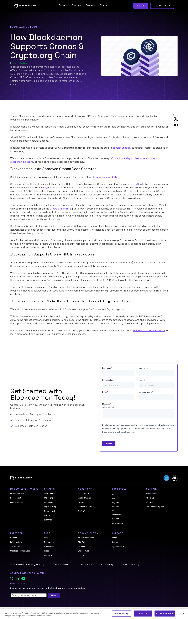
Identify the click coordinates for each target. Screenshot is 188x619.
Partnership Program (155, 507)
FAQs (114, 538)
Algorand (116, 502)
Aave (114, 494)
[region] (94, 614)
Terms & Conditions (61, 564)
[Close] (183, 613)
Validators (48, 515)
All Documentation (86, 538)
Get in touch (162, 6)
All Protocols (117, 523)
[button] (63, 5)
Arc (113, 510)
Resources (49, 542)
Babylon (115, 519)
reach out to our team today (149, 330)
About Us (150, 498)
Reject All (143, 613)
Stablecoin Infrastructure (20, 551)
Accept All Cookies (165, 613)
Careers (149, 502)
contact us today (122, 147)
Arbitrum (115, 506)
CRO (136, 184)
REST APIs (82, 542)
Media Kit (48, 555)
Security (13, 538)
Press (46, 551)
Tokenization (16, 546)
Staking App (49, 498)
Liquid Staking (50, 507)
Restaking (48, 502)
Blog (46, 538)
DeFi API (81, 511)
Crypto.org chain (59, 208)
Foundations (151, 493)
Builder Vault (15, 498)
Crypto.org (49, 187)
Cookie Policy (86, 564)
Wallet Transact (84, 498)
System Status (118, 546)
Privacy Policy (107, 564)
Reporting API (50, 511)
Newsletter (49, 546)
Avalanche (116, 515)
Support (115, 542)
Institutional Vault (17, 493)
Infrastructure (16, 542)
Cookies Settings (122, 613)
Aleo (114, 498)
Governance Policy (131, 564)
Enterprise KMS (17, 502)
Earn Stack (48, 520)
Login (140, 6)
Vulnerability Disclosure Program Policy (27, 564)
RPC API (81, 502)
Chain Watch (83, 493)
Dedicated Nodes (86, 507)
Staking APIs (49, 493)
